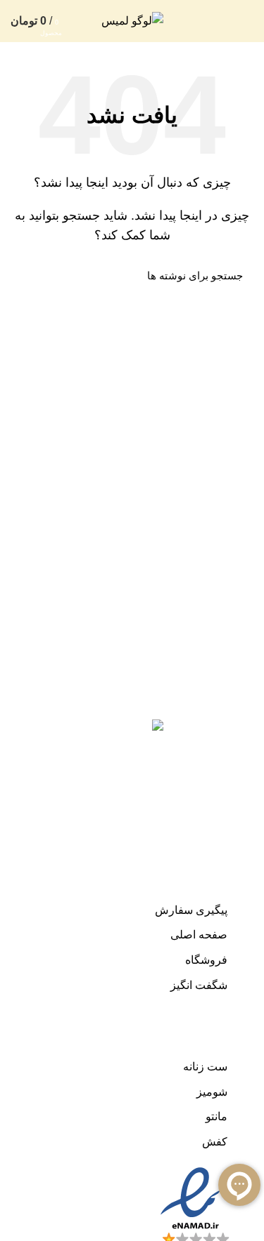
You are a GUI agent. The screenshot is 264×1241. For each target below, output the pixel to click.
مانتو (216, 1116)
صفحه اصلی (198, 935)
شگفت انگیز (198, 985)
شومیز (211, 1092)
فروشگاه (206, 960)
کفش (214, 1142)
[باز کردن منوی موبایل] (246, 21)
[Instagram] (239, 715)
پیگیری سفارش (191, 910)
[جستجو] (29, 275)
